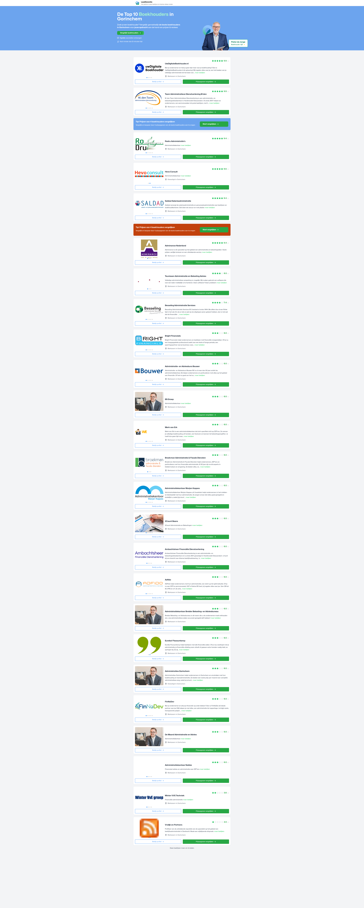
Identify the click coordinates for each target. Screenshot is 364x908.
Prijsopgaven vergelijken (204, 81)
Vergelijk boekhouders (129, 33)
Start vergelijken (209, 124)
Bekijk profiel (156, 81)
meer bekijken (200, 72)
